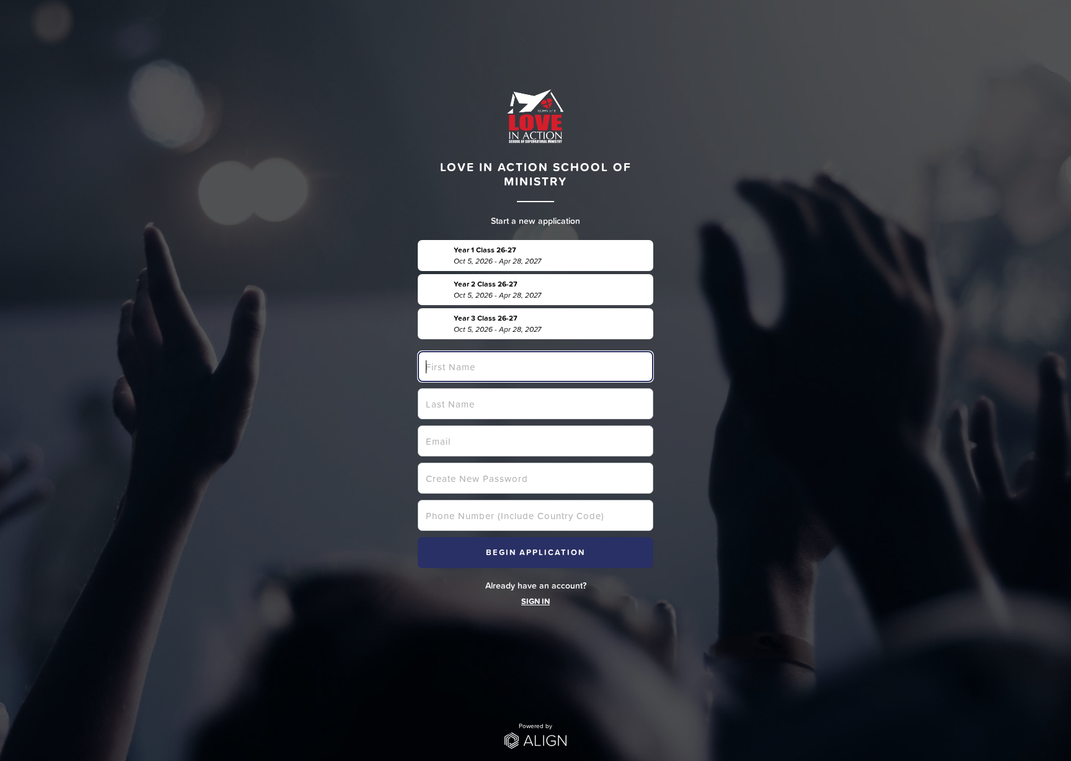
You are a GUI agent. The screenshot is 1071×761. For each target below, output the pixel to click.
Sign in (535, 601)
